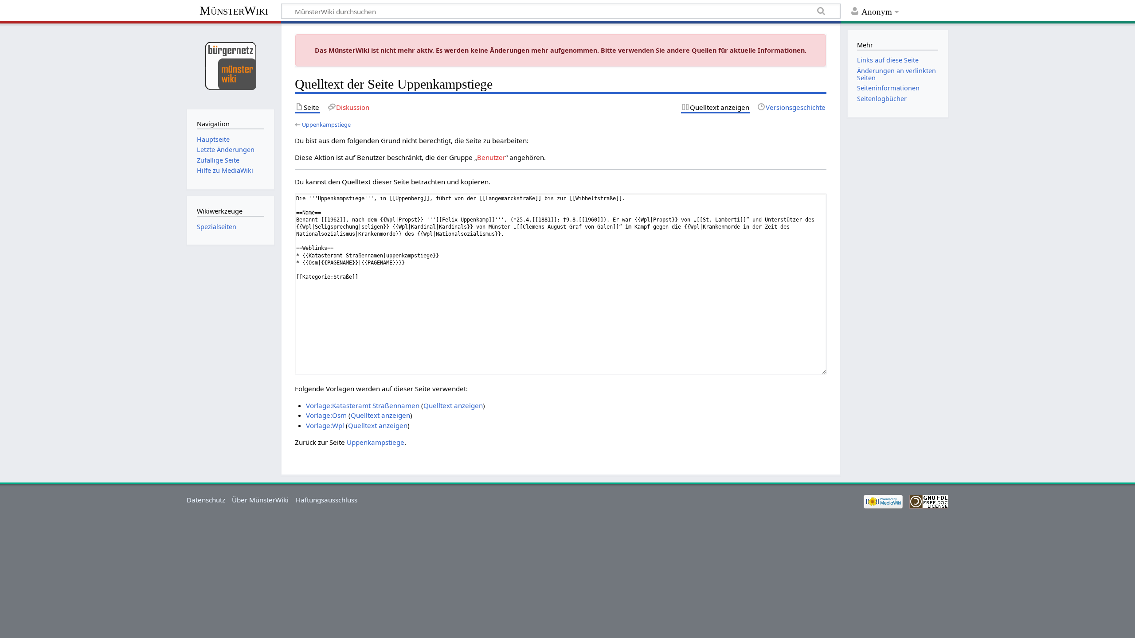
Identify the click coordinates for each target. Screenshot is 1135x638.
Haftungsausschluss (326, 499)
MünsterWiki (234, 10)
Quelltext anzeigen (453, 405)
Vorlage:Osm (326, 415)
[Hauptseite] (230, 65)
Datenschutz (206, 499)
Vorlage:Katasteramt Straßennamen (362, 405)
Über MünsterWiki (260, 499)
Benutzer (491, 157)
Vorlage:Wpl (325, 425)
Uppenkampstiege (326, 124)
